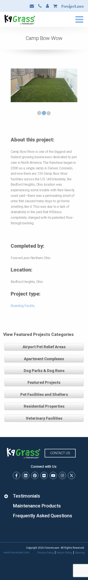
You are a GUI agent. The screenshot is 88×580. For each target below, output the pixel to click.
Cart (55, 6)
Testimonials (26, 496)
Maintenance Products (37, 506)
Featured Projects (44, 382)
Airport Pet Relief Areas (44, 347)
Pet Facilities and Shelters (44, 394)
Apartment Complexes (44, 359)
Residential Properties (44, 406)
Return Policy (64, 552)
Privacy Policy (46, 552)
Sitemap (80, 552)
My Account (47, 6)
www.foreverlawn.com (16, 552)
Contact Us (32, 6)
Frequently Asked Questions (42, 515)
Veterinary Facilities (44, 418)
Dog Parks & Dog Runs (44, 370)
